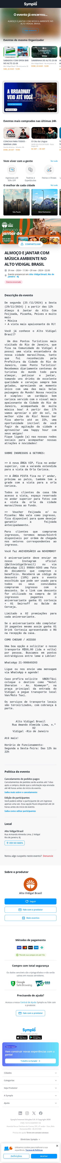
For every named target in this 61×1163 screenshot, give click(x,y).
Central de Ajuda (28, 1002)
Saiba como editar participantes (20, 811)
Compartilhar (33, 244)
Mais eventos (32, 918)
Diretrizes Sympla (29, 1139)
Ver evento (31, 30)
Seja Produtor (10, 1088)
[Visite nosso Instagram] (27, 1113)
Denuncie (48, 856)
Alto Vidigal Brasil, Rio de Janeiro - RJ (31, 275)
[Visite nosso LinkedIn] (20, 1113)
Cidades (8, 1073)
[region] (30, 1152)
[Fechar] (57, 1146)
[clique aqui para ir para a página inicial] (30, 4)
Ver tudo (54, 161)
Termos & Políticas (34, 1150)
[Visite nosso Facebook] (40, 1113)
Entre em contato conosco (37, 1132)
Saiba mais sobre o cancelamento (21, 792)
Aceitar (44, 1156)
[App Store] (22, 1037)
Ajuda (7, 1103)
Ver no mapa (16, 843)
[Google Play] (35, 1037)
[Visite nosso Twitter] (34, 1113)
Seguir (33, 901)
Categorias (9, 1080)
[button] (8, 1148)
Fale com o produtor (33, 909)
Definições (16, 1156)
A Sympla (8, 1095)
